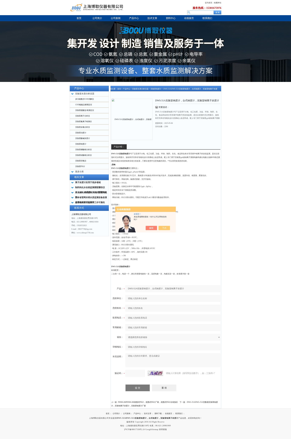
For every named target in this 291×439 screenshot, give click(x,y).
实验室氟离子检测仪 (83, 121)
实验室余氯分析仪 (82, 127)
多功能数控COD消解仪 (84, 99)
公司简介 (116, 413)
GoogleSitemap (151, 429)
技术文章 (147, 413)
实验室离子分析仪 (82, 116)
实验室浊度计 (80, 133)
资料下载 (158, 413)
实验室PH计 (80, 166)
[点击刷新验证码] (155, 373)
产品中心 (126, 89)
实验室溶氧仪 (80, 161)
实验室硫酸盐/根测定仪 (84, 110)
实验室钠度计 (80, 144)
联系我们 (179, 413)
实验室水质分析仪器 (140, 89)
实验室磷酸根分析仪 (83, 150)
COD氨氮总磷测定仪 (83, 105)
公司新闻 (126, 413)
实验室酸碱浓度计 (82, 138)
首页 (119, 89)
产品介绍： (119, 147)
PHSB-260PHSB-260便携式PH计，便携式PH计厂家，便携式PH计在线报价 (148, 402)
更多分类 (79, 172)
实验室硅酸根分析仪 (83, 155)
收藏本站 (217, 3)
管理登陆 (163, 429)
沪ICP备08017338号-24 (134, 429)
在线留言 (168, 413)
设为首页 (208, 3)
